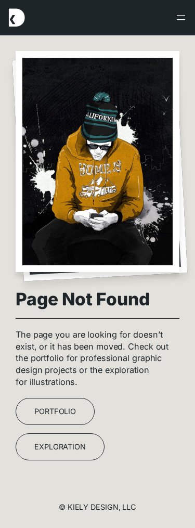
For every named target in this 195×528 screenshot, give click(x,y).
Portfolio (55, 411)
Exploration (60, 446)
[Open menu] (181, 17)
